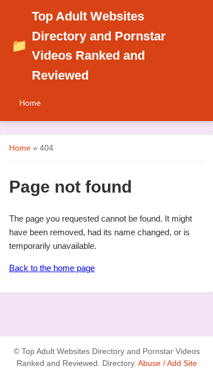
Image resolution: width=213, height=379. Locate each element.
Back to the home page (52, 268)
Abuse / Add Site (167, 363)
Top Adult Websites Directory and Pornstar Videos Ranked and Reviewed (88, 45)
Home (30, 102)
